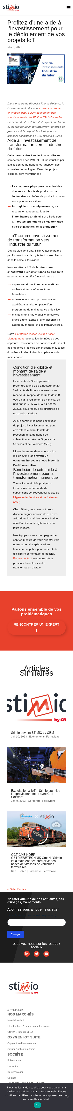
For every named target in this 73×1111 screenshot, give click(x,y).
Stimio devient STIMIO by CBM (32, 732)
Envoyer (16, 934)
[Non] (68, 1097)
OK (37, 1105)
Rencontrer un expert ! (36, 627)
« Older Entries (16, 889)
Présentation (14, 1060)
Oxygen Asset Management (21, 1043)
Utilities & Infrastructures (20, 1032)
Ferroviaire (53, 736)
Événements (37, 736)
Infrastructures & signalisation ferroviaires (29, 1026)
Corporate (34, 800)
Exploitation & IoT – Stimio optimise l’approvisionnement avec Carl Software (35, 794)
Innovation (12, 1066)
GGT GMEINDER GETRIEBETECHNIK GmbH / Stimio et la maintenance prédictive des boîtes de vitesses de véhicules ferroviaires (36, 861)
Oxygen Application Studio (21, 1049)
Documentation (15, 1072)
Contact (11, 1078)
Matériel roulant (15, 1020)
